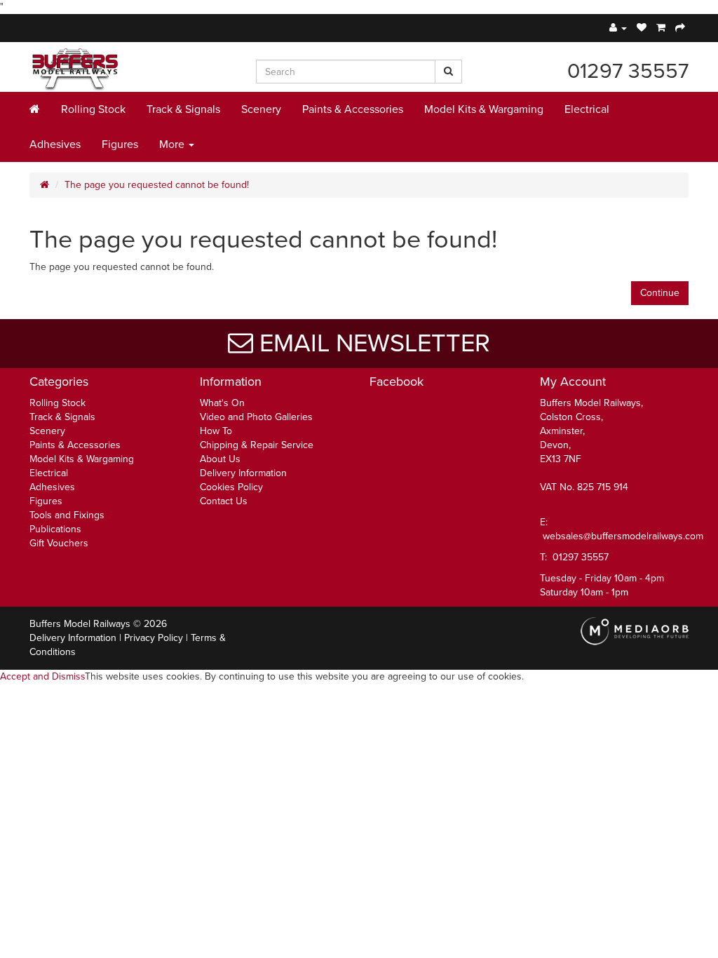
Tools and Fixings (66, 515)
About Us (220, 459)
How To (216, 431)
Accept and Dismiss (42, 676)
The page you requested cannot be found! (157, 185)
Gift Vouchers (58, 543)
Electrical (586, 109)
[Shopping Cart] (660, 28)
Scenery (261, 109)
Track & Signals (183, 109)
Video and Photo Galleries (256, 417)
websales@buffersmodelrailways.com (623, 536)
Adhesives (55, 144)
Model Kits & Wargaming (483, 109)
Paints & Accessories (352, 109)
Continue (659, 293)
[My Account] (618, 28)
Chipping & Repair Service (256, 445)
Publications (55, 529)
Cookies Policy (231, 487)
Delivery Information (243, 473)
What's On (222, 403)
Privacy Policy (153, 638)
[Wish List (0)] (641, 28)
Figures (120, 144)
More (173, 144)
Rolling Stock (93, 109)
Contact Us (224, 501)
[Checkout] (680, 28)
